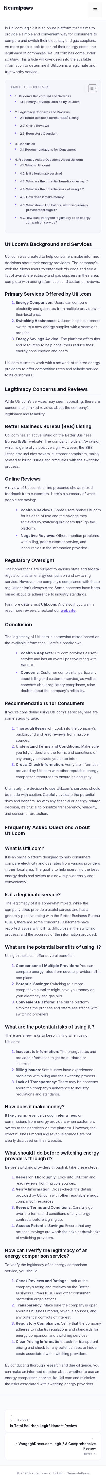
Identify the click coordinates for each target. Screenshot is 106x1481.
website (68, 610)
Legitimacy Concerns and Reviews (44, 112)
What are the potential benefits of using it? (57, 181)
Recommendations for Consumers (50, 149)
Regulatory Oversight (41, 133)
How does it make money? (45, 197)
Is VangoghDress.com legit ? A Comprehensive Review (55, 1446)
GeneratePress (78, 1473)
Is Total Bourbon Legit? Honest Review (43, 1426)
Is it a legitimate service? (44, 173)
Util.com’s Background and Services (44, 96)
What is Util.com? (38, 165)
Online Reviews (37, 126)
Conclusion (26, 144)
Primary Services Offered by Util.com (52, 102)
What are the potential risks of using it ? (55, 189)
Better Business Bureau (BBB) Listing (52, 118)
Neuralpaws (18, 8)
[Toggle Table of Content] (90, 88)
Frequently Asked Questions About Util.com (50, 159)
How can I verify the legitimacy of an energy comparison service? (58, 220)
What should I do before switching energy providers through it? (57, 207)
